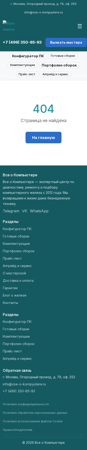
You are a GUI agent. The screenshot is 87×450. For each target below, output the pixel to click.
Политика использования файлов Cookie (33, 421)
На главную (43, 137)
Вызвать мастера (66, 42)
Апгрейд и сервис (55, 74)
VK (24, 211)
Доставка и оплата (18, 280)
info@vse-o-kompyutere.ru (43, 12)
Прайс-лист (27, 74)
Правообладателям (17, 430)
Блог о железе (14, 295)
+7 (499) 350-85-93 (22, 42)
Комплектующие (22, 65)
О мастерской (14, 273)
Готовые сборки (63, 55)
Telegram (11, 211)
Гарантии (10, 288)
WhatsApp (39, 211)
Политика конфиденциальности (26, 404)
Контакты (10, 303)
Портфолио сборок (59, 65)
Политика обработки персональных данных (35, 412)
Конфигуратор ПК (28, 56)
